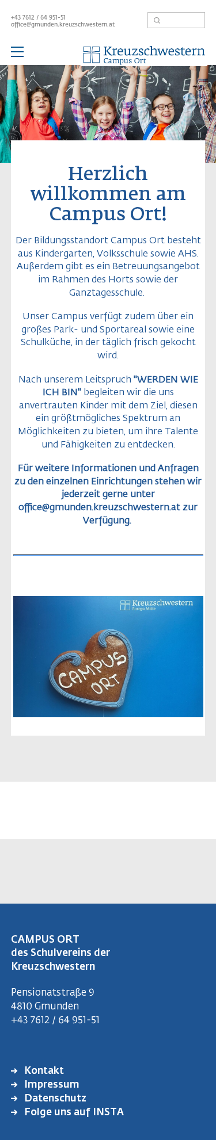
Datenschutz (54, 1099)
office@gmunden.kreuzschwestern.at (63, 25)
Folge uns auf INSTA (73, 1113)
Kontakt (43, 1071)
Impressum (50, 1085)
